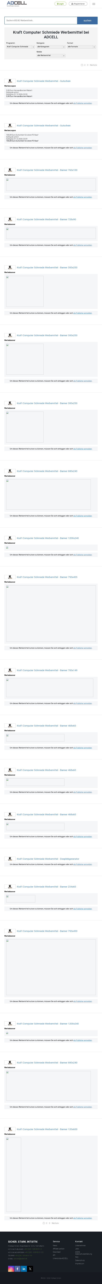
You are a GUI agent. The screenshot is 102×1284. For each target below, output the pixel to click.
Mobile (39, 52)
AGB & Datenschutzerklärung (83, 1253)
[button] (87, 20)
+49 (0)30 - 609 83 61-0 (33, 1249)
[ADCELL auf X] (30, 1269)
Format (70, 43)
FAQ (76, 1257)
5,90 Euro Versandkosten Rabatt (19, 96)
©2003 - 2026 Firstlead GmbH (51, 1278)
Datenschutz (80, 1260)
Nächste (93, 65)
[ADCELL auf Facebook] (17, 1269)
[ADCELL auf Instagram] (11, 1269)
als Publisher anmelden (82, 103)
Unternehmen (80, 1246)
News (55, 1246)
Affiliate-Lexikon (58, 1249)
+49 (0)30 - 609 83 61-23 (34, 1252)
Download (56, 1252)
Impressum (79, 1264)
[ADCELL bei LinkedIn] (24, 1269)
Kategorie (40, 43)
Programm (10, 43)
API (54, 1255)
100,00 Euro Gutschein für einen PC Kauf (22, 141)
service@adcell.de (20, 1259)
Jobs (77, 1249)
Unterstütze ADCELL (60, 1258)
